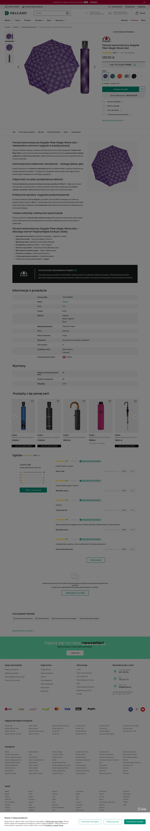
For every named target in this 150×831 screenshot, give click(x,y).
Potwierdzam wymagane (90, 822)
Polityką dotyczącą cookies (54, 821)
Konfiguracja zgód (112, 822)
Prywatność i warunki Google (54, 825)
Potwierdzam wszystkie (135, 822)
